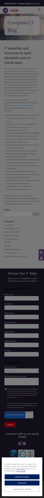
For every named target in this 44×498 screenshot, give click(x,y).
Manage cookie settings (22, 489)
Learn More (21, 471)
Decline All (22, 483)
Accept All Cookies (22, 477)
